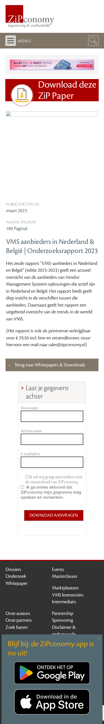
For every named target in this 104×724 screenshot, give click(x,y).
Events (58, 569)
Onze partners (19, 620)
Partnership (62, 613)
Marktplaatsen (65, 588)
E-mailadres (30, 454)
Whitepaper (17, 583)
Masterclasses (64, 576)
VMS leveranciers (68, 595)
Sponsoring (62, 620)
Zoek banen (17, 627)
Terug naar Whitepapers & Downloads (49, 365)
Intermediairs (64, 602)
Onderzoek (16, 576)
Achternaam (31, 431)
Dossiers (13, 569)
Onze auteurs (18, 613)
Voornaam (29, 408)
